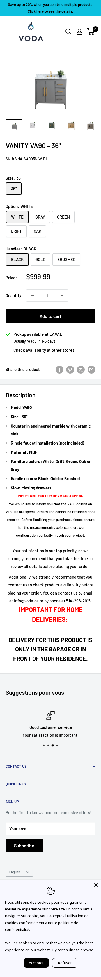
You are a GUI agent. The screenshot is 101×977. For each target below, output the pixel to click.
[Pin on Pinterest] (70, 369)
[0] (90, 31)
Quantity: (14, 295)
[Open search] (68, 32)
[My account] (79, 32)
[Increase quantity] (62, 295)
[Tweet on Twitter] (81, 369)
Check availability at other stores (43, 350)
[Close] (96, 885)
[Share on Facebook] (59, 369)
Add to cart (50, 316)
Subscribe (24, 845)
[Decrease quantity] (32, 295)
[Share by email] (91, 369)
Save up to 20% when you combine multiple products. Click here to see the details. (50, 7)
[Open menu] (8, 32)
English (14, 872)
